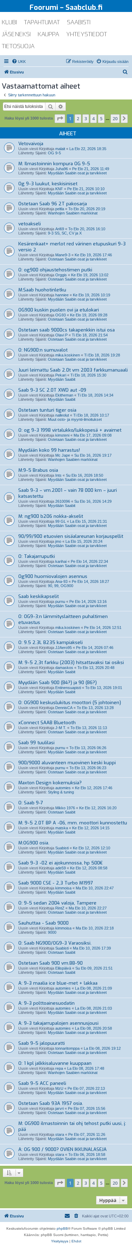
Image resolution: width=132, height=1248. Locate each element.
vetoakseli (29, 224)
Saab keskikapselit (38, 596)
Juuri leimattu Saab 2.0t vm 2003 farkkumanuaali (73, 370)
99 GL (60, 521)
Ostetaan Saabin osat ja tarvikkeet (77, 259)
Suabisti (62, 848)
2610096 (62, 501)
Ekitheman (64, 395)
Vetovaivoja (30, 144)
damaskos (64, 667)
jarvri (59, 1108)
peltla (59, 209)
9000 (52, 932)
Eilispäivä (63, 968)
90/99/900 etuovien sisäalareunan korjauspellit (70, 536)
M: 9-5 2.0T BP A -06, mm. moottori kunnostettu (72, 823)
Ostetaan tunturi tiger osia (47, 410)
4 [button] (93, 118)
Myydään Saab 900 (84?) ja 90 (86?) (57, 683)
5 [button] (101, 118)
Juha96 (61, 169)
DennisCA (64, 708)
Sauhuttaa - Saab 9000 (43, 923)
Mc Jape (62, 455)
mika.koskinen (67, 355)
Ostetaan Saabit (61, 812)
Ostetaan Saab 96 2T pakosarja (52, 204)
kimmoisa (63, 888)
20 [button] (115, 118)
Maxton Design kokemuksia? (50, 783)
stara (59, 1134)
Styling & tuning (61, 792)
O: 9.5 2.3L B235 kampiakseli (50, 642)
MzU (59, 1088)
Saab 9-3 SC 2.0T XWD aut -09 (52, 390)
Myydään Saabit (61, 379)
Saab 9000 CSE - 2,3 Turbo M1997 (55, 883)
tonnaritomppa (67, 1048)
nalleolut (62, 415)
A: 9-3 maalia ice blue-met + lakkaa (58, 983)
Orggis (61, 275)
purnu (60, 601)
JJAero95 (63, 647)
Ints (58, 475)
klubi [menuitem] (9, 22)
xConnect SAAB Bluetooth (47, 723)
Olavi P (61, 335)
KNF (59, 189)
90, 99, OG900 (60, 586)
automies (63, 788)
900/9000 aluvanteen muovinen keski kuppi (67, 763)
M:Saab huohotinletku (42, 290)
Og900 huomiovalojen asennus (52, 576)
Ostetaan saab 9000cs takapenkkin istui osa (66, 330)
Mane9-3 (62, 255)
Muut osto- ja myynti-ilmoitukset (75, 419)
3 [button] (85, 118)
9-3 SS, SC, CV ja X (65, 233)
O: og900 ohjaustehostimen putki (55, 270)
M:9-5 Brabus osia (38, 470)
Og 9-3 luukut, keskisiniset (47, 184)
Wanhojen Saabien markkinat (73, 213)
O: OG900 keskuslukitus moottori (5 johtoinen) (69, 703)
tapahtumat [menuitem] (42, 22)
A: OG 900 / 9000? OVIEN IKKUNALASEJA (62, 1149)
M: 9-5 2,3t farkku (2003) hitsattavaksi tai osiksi (71, 662)
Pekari (60, 375)
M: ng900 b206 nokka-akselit (50, 516)
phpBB (62, 1228)
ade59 (60, 868)
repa (59, 1068)
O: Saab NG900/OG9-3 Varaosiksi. (55, 943)
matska (61, 828)
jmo (58, 541)
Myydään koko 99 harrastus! (49, 450)
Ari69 (59, 229)
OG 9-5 (54, 153)
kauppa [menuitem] (48, 34)
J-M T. (60, 728)
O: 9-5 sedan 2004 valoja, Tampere (57, 903)
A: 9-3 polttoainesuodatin (46, 1003)
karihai (61, 561)
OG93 (60, 315)
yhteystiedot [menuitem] (86, 34)
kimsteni (62, 435)
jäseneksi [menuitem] (16, 34)
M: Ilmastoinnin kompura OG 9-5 (54, 164)
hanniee (62, 295)
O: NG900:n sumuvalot (43, 350)
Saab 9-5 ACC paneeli (42, 1083)
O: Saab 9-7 (30, 803)
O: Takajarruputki (36, 556)
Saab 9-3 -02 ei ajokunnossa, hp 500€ (60, 863)
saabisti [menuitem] (78, 22)
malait (60, 149)
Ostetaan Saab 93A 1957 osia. (50, 1103)
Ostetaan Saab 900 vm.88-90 (50, 963)
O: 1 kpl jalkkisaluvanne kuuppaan (55, 1063)
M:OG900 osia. (33, 843)
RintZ (59, 908)
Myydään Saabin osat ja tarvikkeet (77, 173)
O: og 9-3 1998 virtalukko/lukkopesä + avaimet (69, 430)
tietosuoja (18, 46)
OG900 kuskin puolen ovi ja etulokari (58, 310)
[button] (60, 118)
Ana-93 (61, 581)
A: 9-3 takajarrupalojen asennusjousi (58, 1023)
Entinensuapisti (68, 688)
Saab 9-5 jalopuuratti (41, 1043)
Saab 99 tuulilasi (36, 743)
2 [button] (78, 118)
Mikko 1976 (65, 808)
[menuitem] (19, 61)
